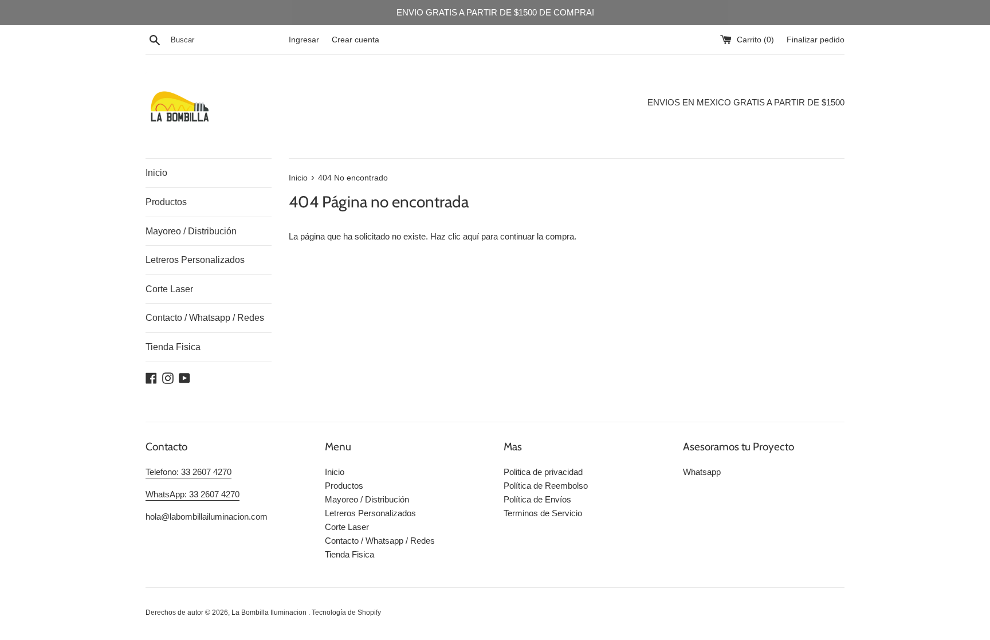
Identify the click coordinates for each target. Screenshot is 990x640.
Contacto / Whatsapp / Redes (205, 318)
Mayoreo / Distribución (191, 231)
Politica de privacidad (543, 472)
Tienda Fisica (173, 347)
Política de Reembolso (546, 485)
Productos (166, 202)
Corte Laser (169, 289)
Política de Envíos (537, 499)
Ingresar (304, 40)
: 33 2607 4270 (203, 472)
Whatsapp (702, 472)
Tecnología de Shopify (346, 612)
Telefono (161, 472)
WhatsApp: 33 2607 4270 (192, 494)
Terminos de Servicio (543, 513)
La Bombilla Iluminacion (269, 612)
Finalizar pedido (815, 40)
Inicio (156, 173)
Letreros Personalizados (195, 260)
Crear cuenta (355, 40)
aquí (471, 236)
